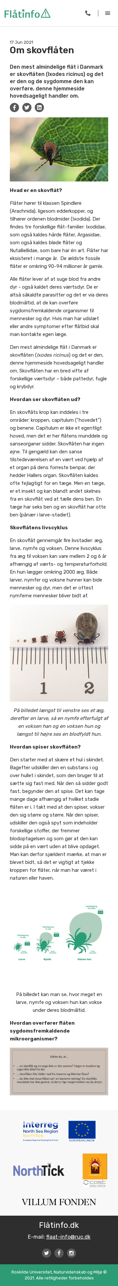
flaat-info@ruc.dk (68, 1237)
